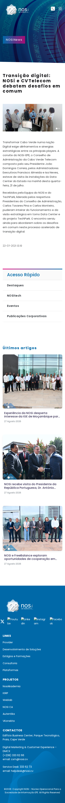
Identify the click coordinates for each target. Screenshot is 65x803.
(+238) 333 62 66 (13, 755)
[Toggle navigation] (60, 8)
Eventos (13, 306)
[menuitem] (32, 642)
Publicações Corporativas (27, 316)
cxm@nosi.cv (19, 759)
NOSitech (14, 296)
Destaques (15, 285)
